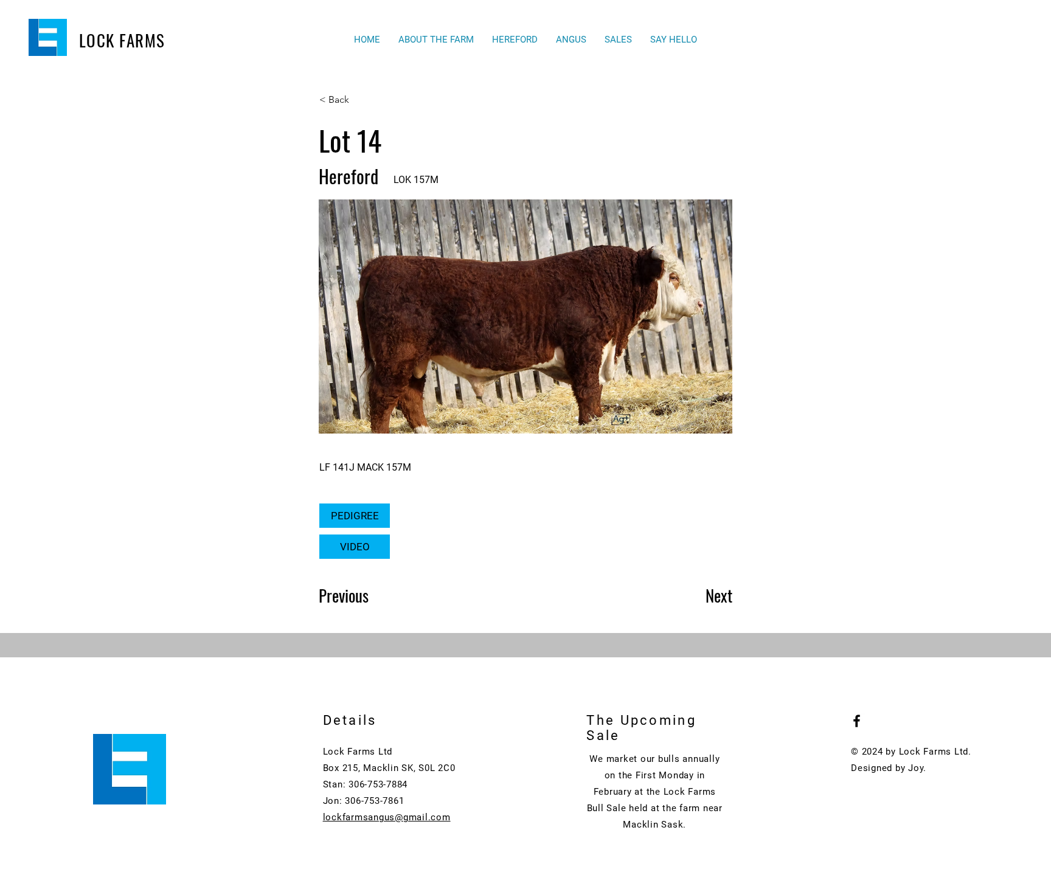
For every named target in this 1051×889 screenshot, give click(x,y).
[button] (515, 40)
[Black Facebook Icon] (856, 721)
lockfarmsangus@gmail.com (387, 817)
